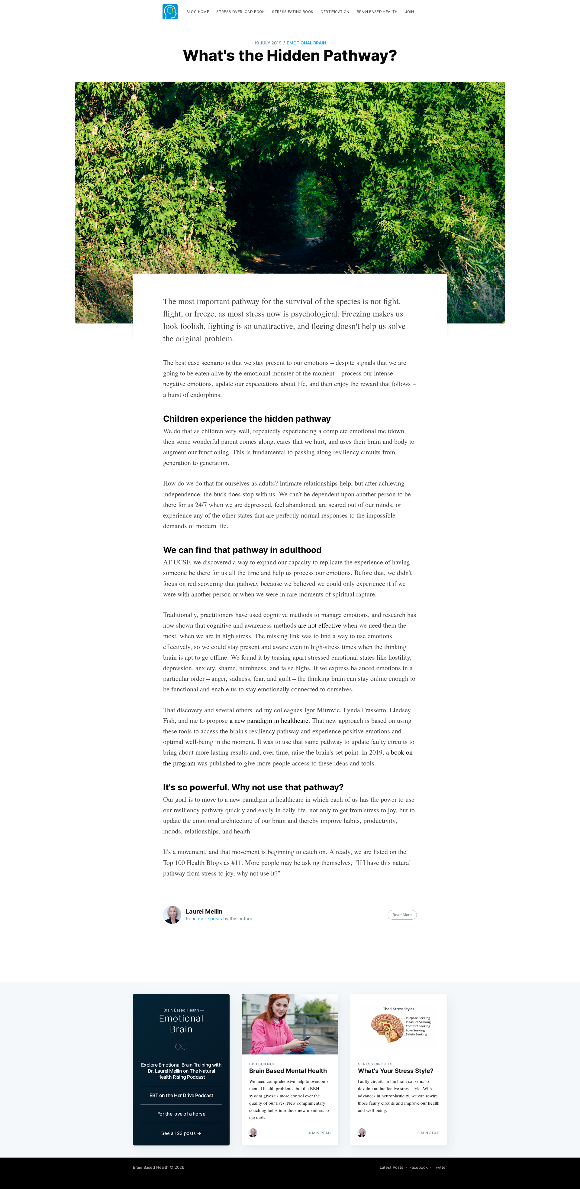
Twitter (440, 1167)
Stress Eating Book (292, 11)
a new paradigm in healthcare (269, 720)
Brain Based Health (377, 11)
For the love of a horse (181, 1114)
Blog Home (197, 11)
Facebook (418, 1167)
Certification (335, 11)
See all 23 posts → (181, 1133)
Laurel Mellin (204, 911)
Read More (402, 914)
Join (409, 11)
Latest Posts (391, 1167)
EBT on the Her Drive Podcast (181, 1095)
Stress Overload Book (240, 11)
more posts (210, 918)
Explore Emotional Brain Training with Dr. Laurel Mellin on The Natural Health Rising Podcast (181, 1071)
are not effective (319, 625)
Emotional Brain (306, 42)
